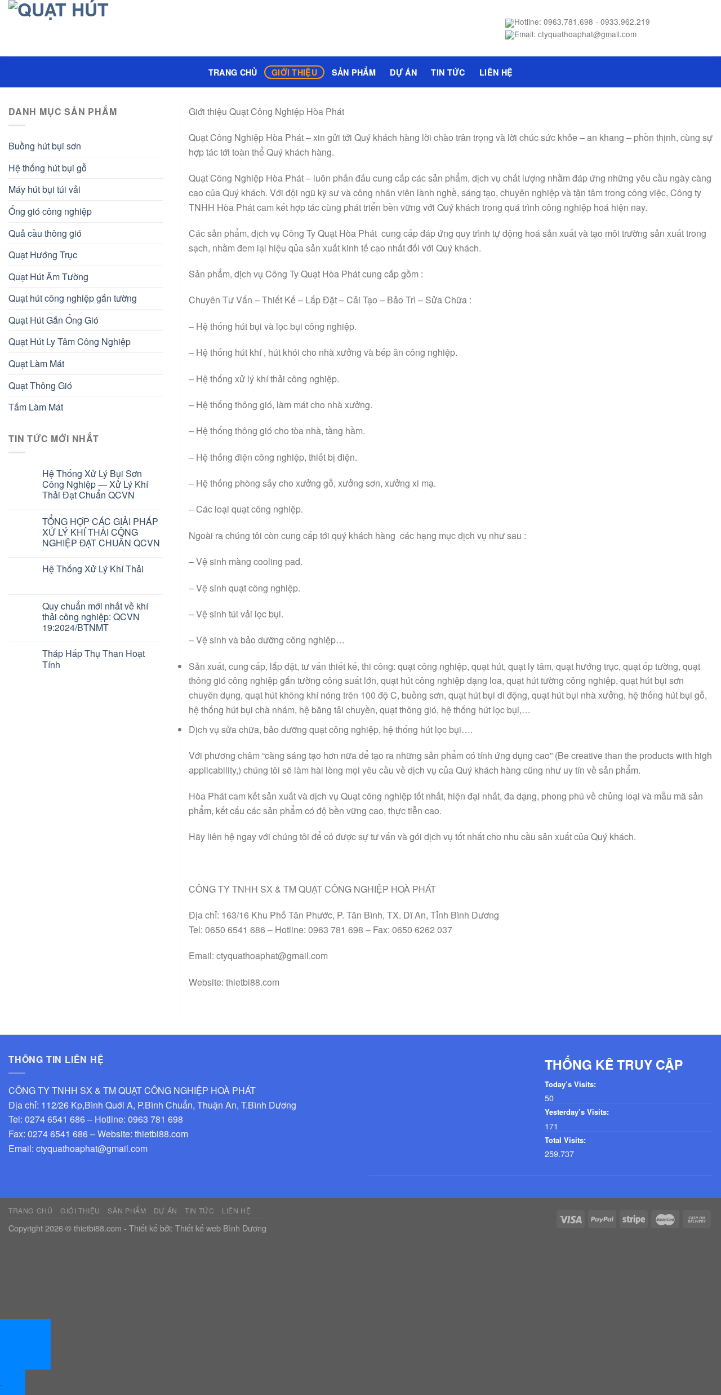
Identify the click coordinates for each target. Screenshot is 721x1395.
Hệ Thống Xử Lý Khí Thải (93, 568)
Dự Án (403, 72)
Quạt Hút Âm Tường (48, 276)
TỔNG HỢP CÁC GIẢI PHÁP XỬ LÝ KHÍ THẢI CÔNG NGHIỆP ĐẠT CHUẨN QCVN (101, 532)
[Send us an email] (705, 28)
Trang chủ (232, 72)
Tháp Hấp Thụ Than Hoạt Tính (93, 658)
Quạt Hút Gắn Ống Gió (53, 320)
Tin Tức (448, 72)
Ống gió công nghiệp (50, 211)
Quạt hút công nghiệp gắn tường (72, 298)
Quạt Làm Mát (36, 363)
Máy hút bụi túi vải (44, 189)
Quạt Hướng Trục (42, 254)
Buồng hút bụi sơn (44, 145)
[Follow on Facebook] (661, 28)
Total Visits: (565, 1140)
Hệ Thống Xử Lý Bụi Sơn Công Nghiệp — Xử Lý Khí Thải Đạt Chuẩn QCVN (95, 484)
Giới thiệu (294, 72)
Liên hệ (496, 72)
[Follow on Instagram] (675, 28)
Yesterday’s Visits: (577, 1112)
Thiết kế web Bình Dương (220, 1228)
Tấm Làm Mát (35, 406)
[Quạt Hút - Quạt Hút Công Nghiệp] (155, 28)
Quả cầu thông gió (45, 233)
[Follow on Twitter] (690, 28)
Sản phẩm (354, 72)
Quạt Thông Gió (40, 385)
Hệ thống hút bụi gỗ (47, 167)
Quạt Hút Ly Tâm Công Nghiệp (69, 341)
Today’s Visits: (570, 1084)
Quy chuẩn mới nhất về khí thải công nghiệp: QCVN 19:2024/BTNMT (95, 617)
